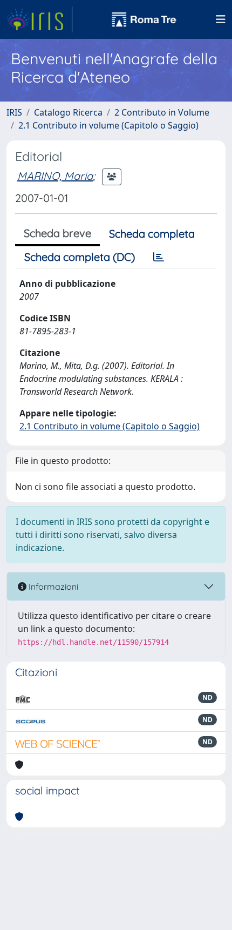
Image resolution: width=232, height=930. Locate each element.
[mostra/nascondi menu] (221, 19)
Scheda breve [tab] (57, 233)
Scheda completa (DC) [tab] (79, 257)
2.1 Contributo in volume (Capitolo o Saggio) (108, 125)
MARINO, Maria (55, 176)
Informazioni (52, 586)
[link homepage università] (144, 19)
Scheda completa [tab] (152, 233)
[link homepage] (39, 19)
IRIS (14, 112)
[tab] (158, 257)
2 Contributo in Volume (161, 112)
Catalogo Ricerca (68, 112)
